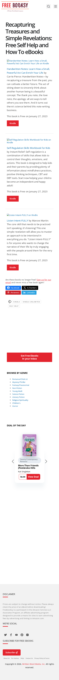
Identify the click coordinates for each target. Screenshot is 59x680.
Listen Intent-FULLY (17, 220)
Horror (15, 406)
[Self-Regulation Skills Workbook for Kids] (29, 141)
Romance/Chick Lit (20, 379)
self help (14, 306)
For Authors (15, 658)
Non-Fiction (17, 388)
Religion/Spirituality (20, 400)
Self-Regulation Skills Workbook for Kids (28, 147)
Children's (16, 403)
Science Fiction (18, 394)
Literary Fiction (18, 397)
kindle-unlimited (31, 302)
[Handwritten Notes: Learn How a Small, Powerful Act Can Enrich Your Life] (29, 62)
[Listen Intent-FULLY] (29, 215)
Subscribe (10, 652)
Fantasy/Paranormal (20, 385)
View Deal (33, 476)
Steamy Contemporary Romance (28, 460)
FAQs (22, 658)
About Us (7, 658)
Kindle (13, 123)
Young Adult (17, 391)
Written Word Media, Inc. (33, 664)
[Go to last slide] (13, 461)
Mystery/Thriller (18, 382)
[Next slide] (46, 461)
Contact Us (29, 658)
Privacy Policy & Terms (41, 658)
